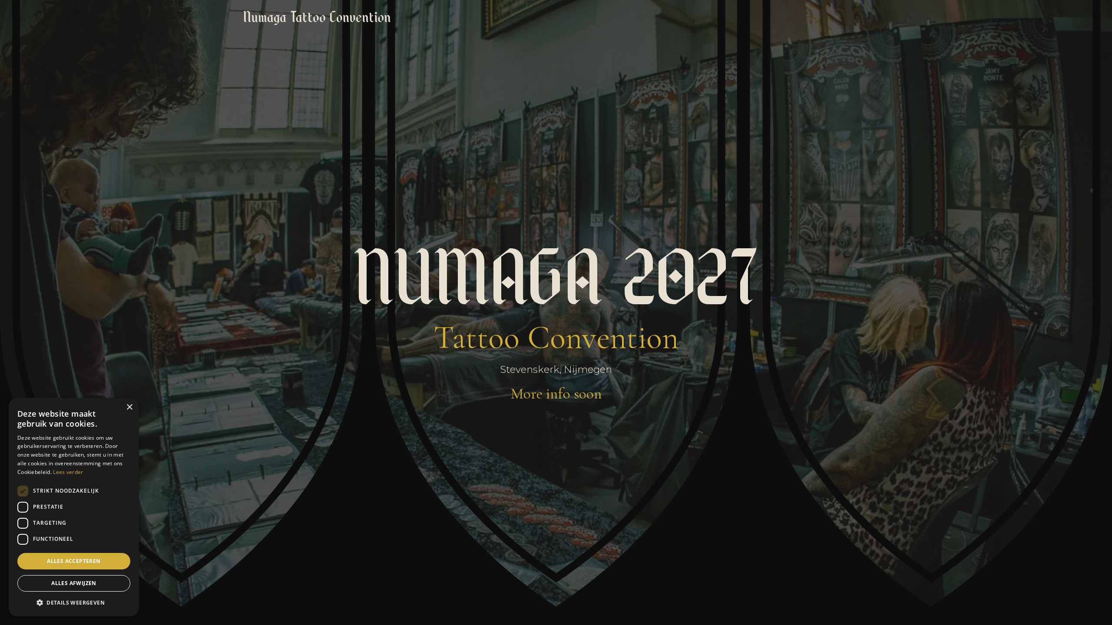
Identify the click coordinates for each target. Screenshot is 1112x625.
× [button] (129, 407)
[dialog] (74, 507)
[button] (73, 602)
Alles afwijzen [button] (73, 583)
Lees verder (68, 472)
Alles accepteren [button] (73, 561)
